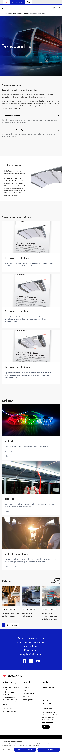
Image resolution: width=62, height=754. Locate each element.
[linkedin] (31, 661)
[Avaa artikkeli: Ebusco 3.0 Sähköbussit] (31, 596)
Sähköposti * (46, 694)
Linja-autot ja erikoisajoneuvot (14, 13)
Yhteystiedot (26, 687)
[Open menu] (3, 8)
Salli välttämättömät (25, 750)
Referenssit (5, 609)
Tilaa (45, 727)
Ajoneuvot (12, 609)
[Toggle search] (59, 8)
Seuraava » (14, 625)
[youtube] (38, 661)
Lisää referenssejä (55, 581)
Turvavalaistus (47, 708)
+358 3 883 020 (8, 709)
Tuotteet (26, 13)
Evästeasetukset (7, 749)
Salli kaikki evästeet (48, 750)
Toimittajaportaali (27, 700)
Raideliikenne (47, 701)
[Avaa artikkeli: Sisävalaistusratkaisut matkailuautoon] (11, 596)
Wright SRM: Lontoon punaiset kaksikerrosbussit (49, 616)
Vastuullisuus (26, 696)
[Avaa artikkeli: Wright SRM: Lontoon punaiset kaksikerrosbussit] (51, 596)
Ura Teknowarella (28, 693)
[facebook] (24, 661)
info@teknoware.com (9, 711)
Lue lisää (37, 745)
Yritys (24, 690)
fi (54, 8)
